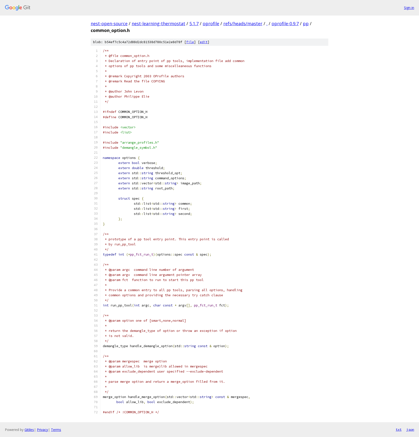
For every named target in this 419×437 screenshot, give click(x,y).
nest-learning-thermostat (158, 23)
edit (204, 42)
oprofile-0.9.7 (285, 23)
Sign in (409, 7)
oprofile (211, 23)
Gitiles (29, 429)
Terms (56, 429)
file (190, 42)
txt (399, 429)
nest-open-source (109, 23)
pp (306, 23)
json (410, 429)
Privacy (42, 429)
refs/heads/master (242, 23)
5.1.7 (194, 23)
